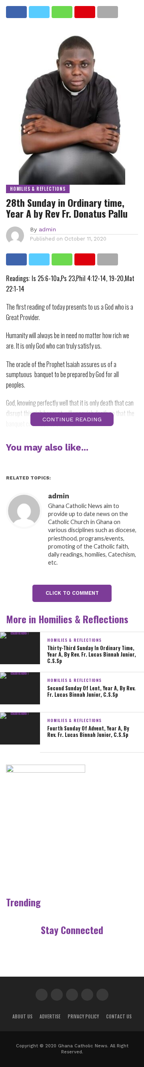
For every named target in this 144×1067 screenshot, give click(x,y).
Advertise (50, 1016)
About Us (22, 1016)
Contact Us (119, 1016)
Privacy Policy (83, 1016)
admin (47, 229)
